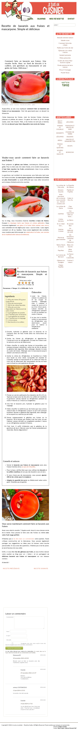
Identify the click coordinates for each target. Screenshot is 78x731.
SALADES (70, 136)
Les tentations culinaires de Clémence (70, 238)
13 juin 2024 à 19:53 (19, 690)
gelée (33, 104)
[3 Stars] (25, 282)
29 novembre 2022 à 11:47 (28, 673)
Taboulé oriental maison (65, 37)
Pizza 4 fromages (65, 70)
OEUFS (69, 146)
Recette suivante (41, 568)
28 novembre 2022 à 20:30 (21, 658)
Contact (71, 19)
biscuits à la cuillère (25, 104)
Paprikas (61, 250)
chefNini (61, 214)
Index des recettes (56, 19)
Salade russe (65, 40)
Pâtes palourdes (65, 58)
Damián (23, 670)
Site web (8, 639)
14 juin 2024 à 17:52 (27, 703)
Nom (8, 631)
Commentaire (10, 617)
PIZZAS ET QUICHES (60, 145)
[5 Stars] (32, 282)
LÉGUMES (69, 122)
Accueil (30, 19)
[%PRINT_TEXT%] (18, 268)
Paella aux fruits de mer (65, 48)
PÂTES (60, 140)
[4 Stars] (29, 282)
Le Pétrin (70, 220)
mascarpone (5, 104)
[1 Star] (19, 282)
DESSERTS (60, 133)
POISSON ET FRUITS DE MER (69, 127)
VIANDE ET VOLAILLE (59, 127)
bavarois (17, 104)
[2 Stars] (22, 282)
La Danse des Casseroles (70, 255)
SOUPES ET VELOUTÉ (60, 152)
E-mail (8, 635)
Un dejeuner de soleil (70, 230)
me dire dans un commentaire (23, 539)
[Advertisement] (25, 44)
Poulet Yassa (65, 72)
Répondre (43, 655)
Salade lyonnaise (65, 55)
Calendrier (41, 19)
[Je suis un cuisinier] (39, 10)
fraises (11, 104)
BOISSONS (70, 152)
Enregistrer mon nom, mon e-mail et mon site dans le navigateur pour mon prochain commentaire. (25, 644)
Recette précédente (11, 568)
